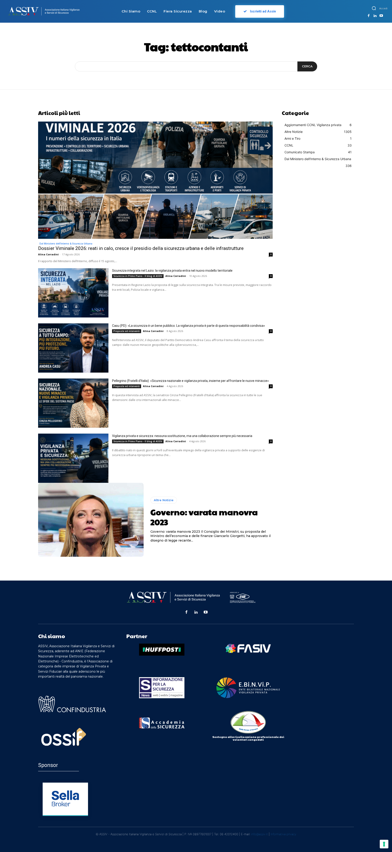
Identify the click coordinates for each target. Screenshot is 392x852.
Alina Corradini (48, 254)
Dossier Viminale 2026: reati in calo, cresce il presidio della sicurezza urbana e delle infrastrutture (141, 248)
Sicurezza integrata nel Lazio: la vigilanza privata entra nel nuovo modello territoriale (172, 270)
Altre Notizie (164, 500)
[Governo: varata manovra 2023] (91, 520)
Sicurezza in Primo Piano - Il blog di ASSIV (137, 276)
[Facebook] (369, 16)
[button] (373, 8)
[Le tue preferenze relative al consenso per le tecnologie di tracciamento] (384, 844)
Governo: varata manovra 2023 (204, 516)
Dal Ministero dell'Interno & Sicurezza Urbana (65, 243)
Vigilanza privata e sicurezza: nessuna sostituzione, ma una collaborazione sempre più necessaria (182, 436)
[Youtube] (381, 16)
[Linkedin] (375, 16)
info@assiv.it (259, 834)
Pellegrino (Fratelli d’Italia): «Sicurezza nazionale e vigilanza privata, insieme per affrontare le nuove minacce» (190, 381)
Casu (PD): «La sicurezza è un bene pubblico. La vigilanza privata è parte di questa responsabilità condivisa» (188, 325)
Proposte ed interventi (126, 331)
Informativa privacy (283, 834)
